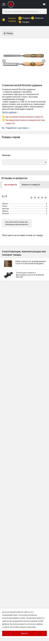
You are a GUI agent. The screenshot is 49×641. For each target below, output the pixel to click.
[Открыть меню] (3, 4)
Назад (9, 33)
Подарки (26, 18)
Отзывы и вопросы (14, 178)
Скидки (25, 22)
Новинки (39, 18)
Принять (24, 633)
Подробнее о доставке (17, 128)
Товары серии (10, 137)
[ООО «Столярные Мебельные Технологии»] (11, 7)
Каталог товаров (12, 19)
